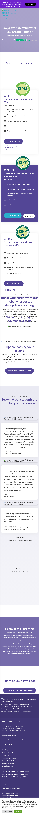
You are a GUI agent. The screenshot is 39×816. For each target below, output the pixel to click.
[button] (11, 147)
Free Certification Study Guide (10, 761)
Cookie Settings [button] (8, 811)
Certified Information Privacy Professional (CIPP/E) (15, 774)
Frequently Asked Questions (9, 758)
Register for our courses (8, 763)
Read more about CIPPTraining (10, 735)
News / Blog (5, 750)
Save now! (30, 4)
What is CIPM (5, 755)
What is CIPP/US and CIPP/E (9, 752)
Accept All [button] (18, 811)
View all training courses (8, 785)
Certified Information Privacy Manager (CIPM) (14, 777)
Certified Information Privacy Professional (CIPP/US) (15, 771)
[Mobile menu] (35, 14)
